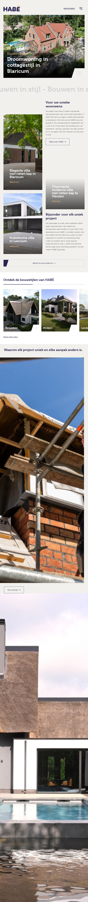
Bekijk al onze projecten (43, 263)
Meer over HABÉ (56, 141)
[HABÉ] (12, 8)
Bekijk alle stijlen (10, 337)
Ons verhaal (13, 589)
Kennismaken (69, 8)
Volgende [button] (79, 73)
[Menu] (81, 8)
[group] (44, 46)
